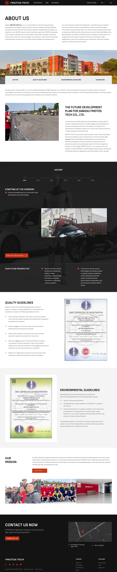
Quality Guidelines (40, 80)
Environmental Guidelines (71, 80)
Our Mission (100, 80)
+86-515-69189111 (99, 545)
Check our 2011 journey (14, 255)
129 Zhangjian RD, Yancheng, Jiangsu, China (78, 545)
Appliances (55, 3)
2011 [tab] (38, 180)
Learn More (38, 471)
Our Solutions (91, 3)
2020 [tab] (79, 180)
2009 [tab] (24, 180)
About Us (78, 563)
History (15, 80)
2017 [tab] (65, 180)
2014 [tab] (51, 180)
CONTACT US (11, 538)
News (77, 570)
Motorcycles (38, 3)
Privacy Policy (38, 569)
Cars (46, 3)
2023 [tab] (92, 180)
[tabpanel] (58, 223)
